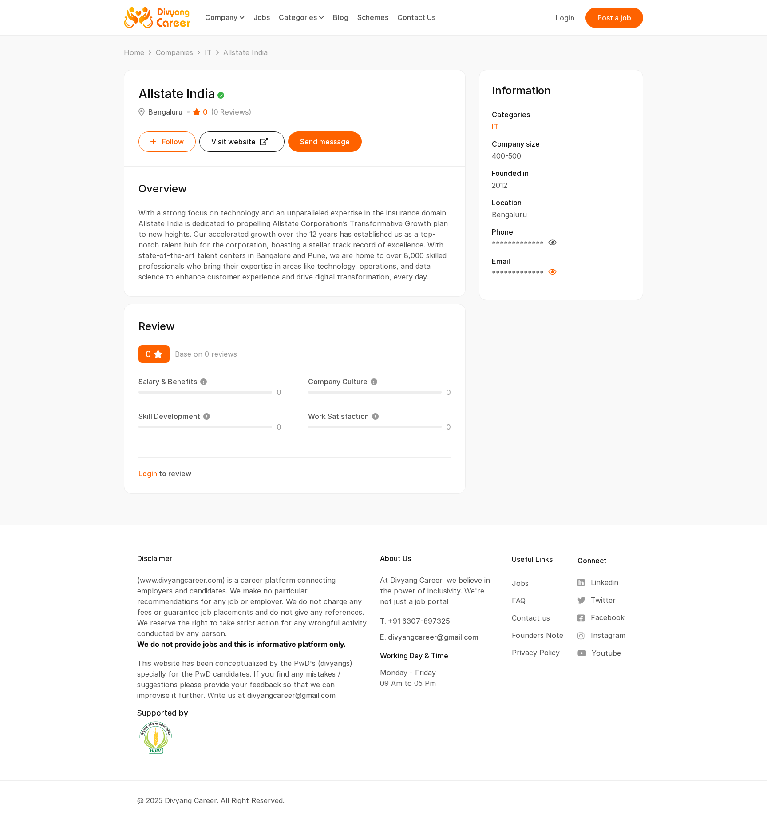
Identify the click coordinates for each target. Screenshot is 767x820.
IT (208, 52)
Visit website (233, 141)
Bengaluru (165, 111)
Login (565, 17)
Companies (174, 52)
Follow (173, 141)
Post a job (614, 17)
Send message (325, 141)
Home (134, 52)
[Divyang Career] (157, 16)
